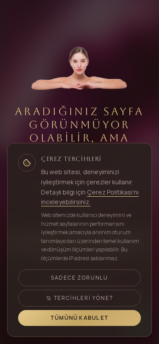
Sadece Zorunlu (79, 277)
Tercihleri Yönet (84, 298)
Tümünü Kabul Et (79, 318)
